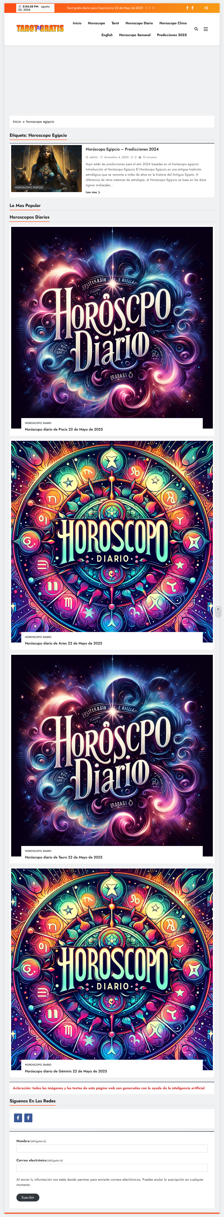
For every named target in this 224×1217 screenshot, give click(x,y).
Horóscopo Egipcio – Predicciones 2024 (122, 149)
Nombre (31, 1140)
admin (94, 157)
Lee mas (91, 192)
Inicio (77, 23)
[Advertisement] (112, 80)
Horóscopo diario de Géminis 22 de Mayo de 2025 (66, 1071)
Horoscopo (96, 23)
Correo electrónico (39, 1160)
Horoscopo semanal (134, 34)
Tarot (115, 23)
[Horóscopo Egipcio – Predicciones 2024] (46, 168)
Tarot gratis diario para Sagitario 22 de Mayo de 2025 (107, 8)
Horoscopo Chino (173, 23)
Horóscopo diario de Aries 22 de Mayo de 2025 (63, 643)
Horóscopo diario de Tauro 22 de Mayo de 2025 (63, 857)
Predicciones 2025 (172, 34)
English (107, 34)
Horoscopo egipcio (29, 187)
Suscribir (27, 1197)
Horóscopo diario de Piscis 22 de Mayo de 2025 (64, 429)
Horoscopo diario (139, 23)
